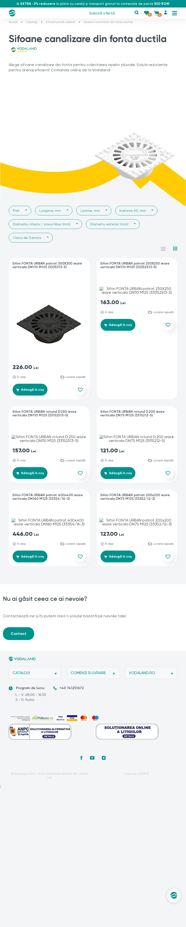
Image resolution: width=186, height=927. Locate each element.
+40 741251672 (71, 688)
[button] (136, 12)
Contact (18, 633)
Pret (16, 211)
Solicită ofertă (102, 13)
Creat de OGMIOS (136, 773)
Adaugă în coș (32, 390)
